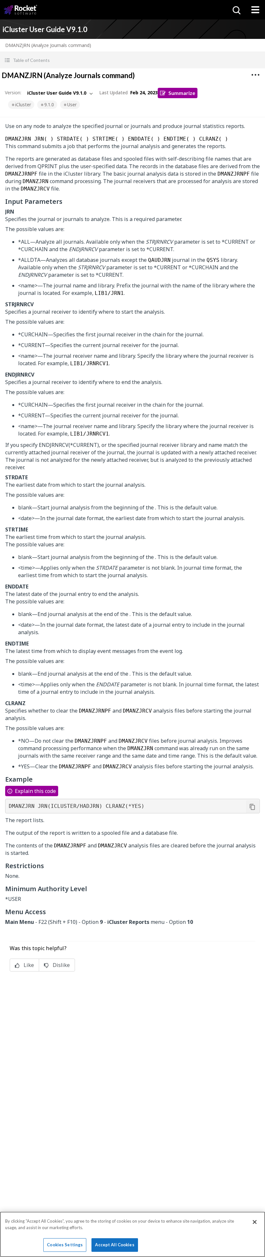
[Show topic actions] (255, 74)
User (72, 104)
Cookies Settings (65, 1244)
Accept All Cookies (114, 1244)
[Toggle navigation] (255, 10)
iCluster (23, 104)
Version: (13, 92)
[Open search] (235, 10)
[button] (132, 60)
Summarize (181, 93)
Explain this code (35, 791)
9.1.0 (49, 104)
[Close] (255, 1222)
